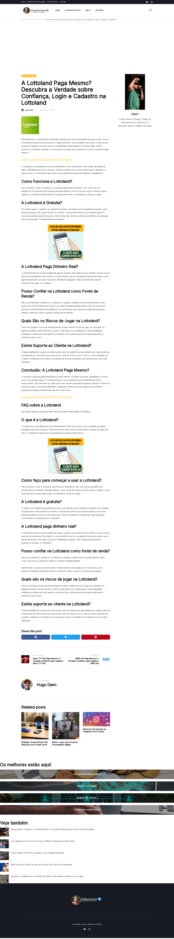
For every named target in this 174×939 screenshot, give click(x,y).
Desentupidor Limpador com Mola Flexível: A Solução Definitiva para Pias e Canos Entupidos (53, 829)
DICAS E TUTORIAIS (87, 786)
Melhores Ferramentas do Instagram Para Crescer (94, 730)
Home (57, 10)
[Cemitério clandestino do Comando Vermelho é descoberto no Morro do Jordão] (4, 879)
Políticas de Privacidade (36, 2)
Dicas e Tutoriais (29, 76)
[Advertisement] (87, 50)
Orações (99, 10)
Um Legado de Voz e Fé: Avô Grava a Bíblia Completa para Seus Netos (43, 841)
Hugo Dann (29, 110)
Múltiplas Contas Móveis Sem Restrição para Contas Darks (34, 743)
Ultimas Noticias (73, 10)
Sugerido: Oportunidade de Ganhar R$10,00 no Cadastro (46, 159)
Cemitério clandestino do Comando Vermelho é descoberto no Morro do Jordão (47, 876)
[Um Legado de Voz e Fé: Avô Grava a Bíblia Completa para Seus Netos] (4, 843)
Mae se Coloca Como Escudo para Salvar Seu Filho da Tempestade (41, 864)
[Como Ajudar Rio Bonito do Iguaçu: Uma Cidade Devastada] (4, 855)
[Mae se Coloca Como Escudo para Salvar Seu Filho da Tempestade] (4, 867)
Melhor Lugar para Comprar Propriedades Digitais (65, 743)
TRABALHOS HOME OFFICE (87, 810)
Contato (63, 2)
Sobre (23, 2)
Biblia (88, 10)
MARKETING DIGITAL (87, 798)
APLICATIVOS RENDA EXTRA (87, 774)
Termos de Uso (52, 2)
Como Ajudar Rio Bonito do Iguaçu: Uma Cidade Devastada (37, 853)
